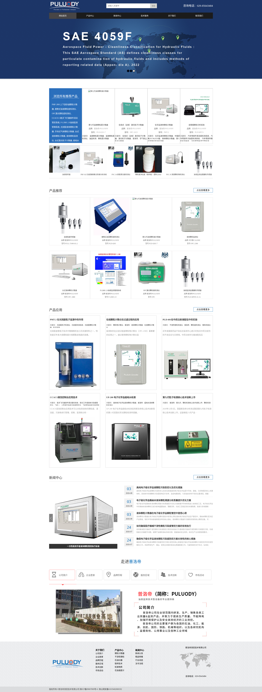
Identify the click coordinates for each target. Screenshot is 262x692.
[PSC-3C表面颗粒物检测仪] (55, 172)
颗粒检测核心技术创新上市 (192, 403)
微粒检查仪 (206, 325)
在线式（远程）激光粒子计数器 (131, 125)
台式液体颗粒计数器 (69, 290)
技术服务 (144, 16)
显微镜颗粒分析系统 (197, 125)
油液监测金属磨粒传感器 (192, 290)
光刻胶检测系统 (77, 325)
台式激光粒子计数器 (63, 141)
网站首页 (63, 16)
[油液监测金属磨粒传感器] (83, 172)
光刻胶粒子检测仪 (63, 325)
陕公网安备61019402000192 (110, 689)
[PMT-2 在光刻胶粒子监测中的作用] (74, 389)
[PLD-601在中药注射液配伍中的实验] (187, 389)
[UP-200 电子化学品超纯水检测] (131, 466)
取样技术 (118, 664)
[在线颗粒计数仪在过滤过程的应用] (131, 389)
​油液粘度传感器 (69, 237)
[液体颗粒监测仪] (192, 235)
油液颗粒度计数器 (97, 136)
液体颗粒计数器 (168, 138)
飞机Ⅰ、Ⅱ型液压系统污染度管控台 (68, 405)
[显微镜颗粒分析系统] (196, 106)
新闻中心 (117, 16)
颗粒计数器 (119, 653)
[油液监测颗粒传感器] (137, 172)
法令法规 (139, 664)
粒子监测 (56, 328)
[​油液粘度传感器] (69, 233)
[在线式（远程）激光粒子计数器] (131, 106)
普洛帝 (135, 138)
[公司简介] (131, 640)
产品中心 (90, 16)
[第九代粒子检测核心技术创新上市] (187, 466)
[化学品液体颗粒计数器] (164, 106)
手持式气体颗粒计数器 (64, 132)
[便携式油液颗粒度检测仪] (110, 235)
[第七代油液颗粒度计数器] (98, 106)
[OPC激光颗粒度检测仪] (151, 288)
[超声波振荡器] (110, 172)
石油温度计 (119, 670)
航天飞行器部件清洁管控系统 (67, 403)
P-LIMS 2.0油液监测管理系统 (110, 290)
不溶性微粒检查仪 (176, 325)
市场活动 (99, 670)
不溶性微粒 (119, 657)
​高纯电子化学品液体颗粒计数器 (124, 403)
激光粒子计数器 (124, 138)
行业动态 (139, 660)
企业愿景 (99, 657)
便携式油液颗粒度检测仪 (65, 109)
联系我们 (199, 16)
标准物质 (118, 667)
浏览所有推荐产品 (65, 96)
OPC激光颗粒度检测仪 (61, 114)
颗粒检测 (207, 403)
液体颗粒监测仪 (192, 237)
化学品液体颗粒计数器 (164, 125)
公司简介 (99, 653)
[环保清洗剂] (164, 172)
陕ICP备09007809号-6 (89, 689)
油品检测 (92, 138)
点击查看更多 (203, 190)
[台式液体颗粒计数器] (70, 282)
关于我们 (172, 16)
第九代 (178, 403)
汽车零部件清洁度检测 (200, 141)
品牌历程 (99, 660)
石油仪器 (118, 660)
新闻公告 (139, 653)
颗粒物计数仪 (118, 325)
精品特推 (139, 657)
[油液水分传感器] (192, 172)
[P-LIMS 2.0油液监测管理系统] (110, 288)
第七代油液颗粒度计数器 (98, 125)
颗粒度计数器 (103, 138)
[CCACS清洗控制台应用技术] (74, 466)
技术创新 (99, 667)
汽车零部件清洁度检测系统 (198, 136)
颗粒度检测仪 (196, 325)
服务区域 (99, 664)
